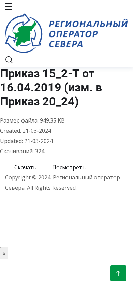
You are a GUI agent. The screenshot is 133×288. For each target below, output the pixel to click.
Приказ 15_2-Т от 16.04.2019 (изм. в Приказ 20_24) (51, 87)
